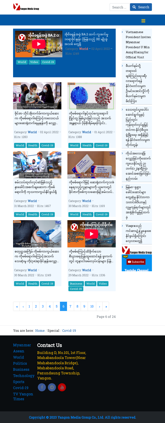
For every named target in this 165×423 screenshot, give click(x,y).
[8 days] (137, 258)
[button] (143, 20)
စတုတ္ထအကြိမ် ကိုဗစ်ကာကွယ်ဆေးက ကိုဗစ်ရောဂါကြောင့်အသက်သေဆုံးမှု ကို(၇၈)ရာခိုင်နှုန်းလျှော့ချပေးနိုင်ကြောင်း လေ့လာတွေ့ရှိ (37, 256)
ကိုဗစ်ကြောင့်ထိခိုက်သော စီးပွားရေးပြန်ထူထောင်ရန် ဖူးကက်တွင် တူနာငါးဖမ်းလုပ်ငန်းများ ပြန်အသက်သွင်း (90, 256)
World (83, 49)
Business (76, 283)
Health (32, 145)
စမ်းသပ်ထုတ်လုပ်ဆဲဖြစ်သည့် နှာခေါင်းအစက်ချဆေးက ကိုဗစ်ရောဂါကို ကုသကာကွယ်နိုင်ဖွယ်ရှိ (36, 187)
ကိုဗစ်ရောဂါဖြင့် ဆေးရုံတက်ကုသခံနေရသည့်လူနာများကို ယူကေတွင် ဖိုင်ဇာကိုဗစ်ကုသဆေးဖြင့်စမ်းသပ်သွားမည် (91, 187)
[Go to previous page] (23, 306)
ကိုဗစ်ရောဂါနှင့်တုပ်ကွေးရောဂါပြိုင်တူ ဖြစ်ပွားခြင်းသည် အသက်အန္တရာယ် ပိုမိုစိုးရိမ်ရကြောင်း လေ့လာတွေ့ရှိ (90, 118)
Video (34, 62)
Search (143, 7)
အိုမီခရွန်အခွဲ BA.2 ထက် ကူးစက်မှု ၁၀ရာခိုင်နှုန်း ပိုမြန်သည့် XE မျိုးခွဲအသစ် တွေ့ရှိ (86, 39)
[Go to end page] (105, 306)
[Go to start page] (16, 306)
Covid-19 (48, 62)
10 (92, 306)
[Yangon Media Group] (26, 6)
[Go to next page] (99, 306)
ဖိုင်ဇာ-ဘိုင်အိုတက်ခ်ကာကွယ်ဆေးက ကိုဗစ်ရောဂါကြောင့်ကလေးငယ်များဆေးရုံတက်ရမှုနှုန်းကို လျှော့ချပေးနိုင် (37, 118)
